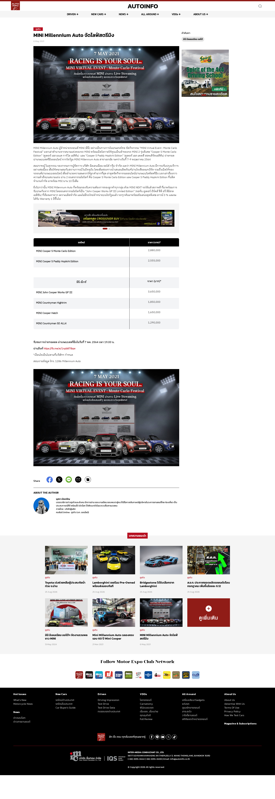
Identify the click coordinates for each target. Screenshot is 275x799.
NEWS (122, 14)
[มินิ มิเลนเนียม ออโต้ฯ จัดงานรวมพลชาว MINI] (66, 612)
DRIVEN (71, 14)
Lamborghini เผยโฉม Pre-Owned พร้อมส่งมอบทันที (113, 584)
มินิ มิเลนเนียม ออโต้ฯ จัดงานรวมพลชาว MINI (66, 637)
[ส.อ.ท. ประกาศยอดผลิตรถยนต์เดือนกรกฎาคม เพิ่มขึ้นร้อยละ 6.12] (208, 560)
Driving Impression (108, 700)
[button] (103, 228)
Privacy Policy (232, 711)
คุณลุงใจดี (145, 715)
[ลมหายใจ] (195, 674)
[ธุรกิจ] (208, 612)
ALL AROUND (148, 14)
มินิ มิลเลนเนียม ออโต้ (193, 39)
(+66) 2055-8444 (136, 759)
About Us (229, 700)
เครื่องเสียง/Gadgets (193, 700)
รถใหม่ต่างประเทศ (65, 700)
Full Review (146, 719)
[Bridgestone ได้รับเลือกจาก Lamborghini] (161, 560)
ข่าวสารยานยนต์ (21, 721)
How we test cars (234, 715)
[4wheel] (129, 674)
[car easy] (166, 674)
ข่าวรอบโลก (19, 718)
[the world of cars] (119, 674)
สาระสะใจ (186, 711)
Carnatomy (146, 704)
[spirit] (176, 674)
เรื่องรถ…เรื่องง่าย (149, 711)
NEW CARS (97, 14)
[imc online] (139, 674)
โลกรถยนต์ (146, 700)
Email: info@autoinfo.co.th (176, 759)
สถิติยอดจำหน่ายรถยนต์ (195, 719)
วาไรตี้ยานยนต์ (189, 715)
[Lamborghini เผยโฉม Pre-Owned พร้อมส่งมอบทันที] (113, 560)
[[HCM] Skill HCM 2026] (205, 73)
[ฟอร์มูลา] (109, 674)
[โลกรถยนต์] (148, 674)
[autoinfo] (15, 5)
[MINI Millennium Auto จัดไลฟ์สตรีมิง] (161, 612)
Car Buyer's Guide (66, 707)
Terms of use (231, 707)
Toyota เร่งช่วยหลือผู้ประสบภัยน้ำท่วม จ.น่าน (65, 584)
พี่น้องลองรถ (147, 707)
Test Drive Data (106, 707)
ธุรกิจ (38, 29)
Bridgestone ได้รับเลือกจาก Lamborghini (157, 584)
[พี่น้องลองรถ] (157, 674)
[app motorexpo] (89, 674)
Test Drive (103, 704)
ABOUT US (199, 14)
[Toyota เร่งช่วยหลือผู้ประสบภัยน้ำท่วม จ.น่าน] (66, 560)
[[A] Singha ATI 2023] (106, 218)
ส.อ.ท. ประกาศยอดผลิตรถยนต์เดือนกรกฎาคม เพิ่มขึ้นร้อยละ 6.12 (208, 584)
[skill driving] (186, 674)
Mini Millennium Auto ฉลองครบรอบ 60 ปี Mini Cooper (113, 637)
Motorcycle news (23, 704)
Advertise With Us (234, 704)
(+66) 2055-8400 (153, 759)
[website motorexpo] (99, 674)
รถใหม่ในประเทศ (64, 704)
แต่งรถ (185, 704)
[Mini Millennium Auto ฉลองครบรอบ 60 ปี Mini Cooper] (113, 612)
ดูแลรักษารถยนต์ (191, 707)
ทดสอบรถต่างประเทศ (109, 711)
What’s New (19, 700)
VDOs (175, 14)
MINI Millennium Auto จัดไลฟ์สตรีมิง (159, 637)
